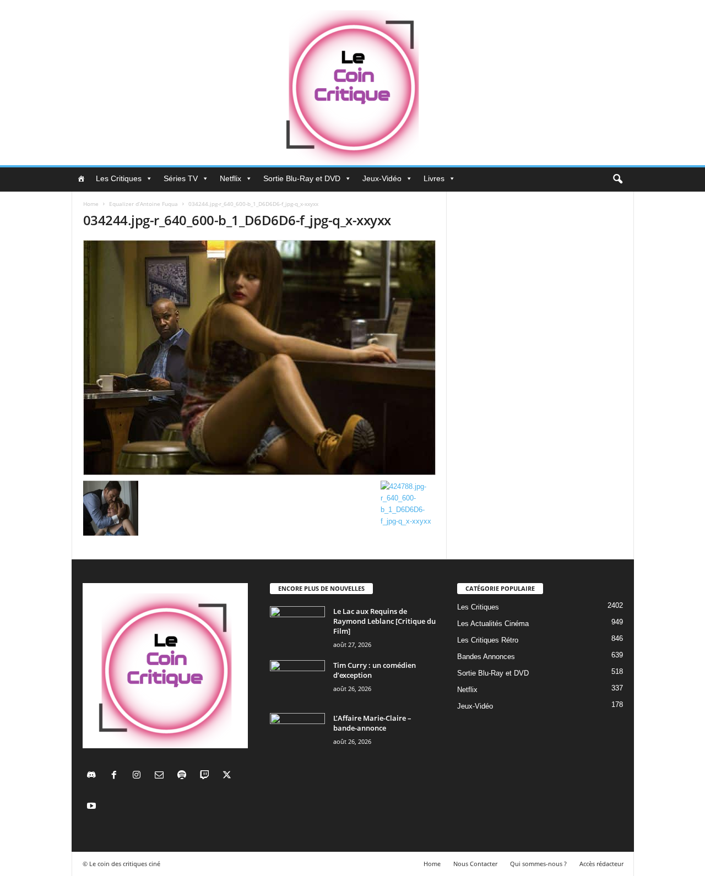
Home (91, 204)
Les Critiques (119, 178)
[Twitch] (207, 776)
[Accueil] (81, 178)
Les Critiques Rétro (487, 640)
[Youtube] (93, 807)
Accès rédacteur (601, 863)
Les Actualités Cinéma (493, 623)
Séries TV (181, 178)
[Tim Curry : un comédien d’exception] (297, 680)
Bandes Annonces (486, 656)
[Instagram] (139, 776)
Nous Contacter (475, 863)
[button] (617, 179)
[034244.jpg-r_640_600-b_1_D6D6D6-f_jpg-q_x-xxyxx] (259, 357)
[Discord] (94, 776)
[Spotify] (184, 776)
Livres (434, 178)
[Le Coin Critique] (352, 82)
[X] (228, 776)
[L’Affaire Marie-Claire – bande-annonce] (297, 733)
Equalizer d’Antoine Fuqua (143, 204)
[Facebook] (116, 776)
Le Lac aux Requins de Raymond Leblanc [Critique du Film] (384, 621)
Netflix (230, 178)
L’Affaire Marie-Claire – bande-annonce (372, 723)
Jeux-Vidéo (382, 178)
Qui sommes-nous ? (538, 863)
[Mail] (161, 776)
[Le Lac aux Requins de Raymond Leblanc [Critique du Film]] (297, 627)
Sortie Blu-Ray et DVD (301, 178)
